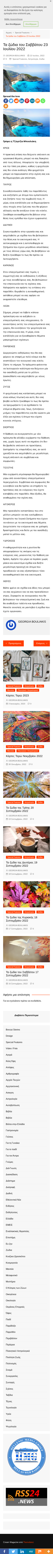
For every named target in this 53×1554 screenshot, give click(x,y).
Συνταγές (10, 1382)
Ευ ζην (9, 1244)
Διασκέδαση (12, 1174)
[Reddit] (16, 100)
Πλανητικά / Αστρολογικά (28, 690)
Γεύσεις (9, 1137)
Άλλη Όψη (11, 1061)
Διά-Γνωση (11, 1168)
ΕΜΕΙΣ (9, 1225)
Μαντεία (10, 690)
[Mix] (37, 100)
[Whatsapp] (42, 100)
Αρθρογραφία (12, 1074)
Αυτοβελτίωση (13, 1105)
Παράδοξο (11, 1326)
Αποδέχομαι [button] (31, 24)
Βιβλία (9, 1111)
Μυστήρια (10, 1281)
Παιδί (8, 1319)
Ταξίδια (9, 1395)
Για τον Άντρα (12, 1156)
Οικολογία (10, 1300)
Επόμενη (40, 643)
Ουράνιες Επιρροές (15, 1307)
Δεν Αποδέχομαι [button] (13, 24)
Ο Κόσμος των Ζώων (16, 1288)
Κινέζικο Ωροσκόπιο (15, 1256)
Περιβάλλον (11, 1338)
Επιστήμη (10, 1237)
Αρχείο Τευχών (13, 1080)
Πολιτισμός (11, 1363)
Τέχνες (9, 1401)
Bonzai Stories (13, 1030)
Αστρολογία (33, 59)
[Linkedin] (21, 100)
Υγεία (8, 1414)
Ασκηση (10, 1093)
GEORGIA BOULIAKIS (15, 55)
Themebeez (28, 1542)
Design (9, 1036)
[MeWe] (32, 100)
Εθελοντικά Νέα (13, 1200)
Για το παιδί (11, 1149)
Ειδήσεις (10, 1206)
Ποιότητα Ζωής (13, 1357)
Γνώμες (9, 1162)
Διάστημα (10, 1181)
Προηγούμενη (15, 643)
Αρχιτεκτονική (12, 1086)
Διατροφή (10, 1187)
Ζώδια (41, 59)
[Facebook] (5, 100)
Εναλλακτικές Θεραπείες (17, 1231)
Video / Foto (12, 1048)
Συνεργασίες (12, 1376)
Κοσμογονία (12, 1263)
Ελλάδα (9, 1219)
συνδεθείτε (36, 1001)
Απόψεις (10, 1067)
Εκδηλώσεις (12, 1212)
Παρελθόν (10, 1332)
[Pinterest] (27, 100)
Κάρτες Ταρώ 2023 (17, 695)
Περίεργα (10, 1344)
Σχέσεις (9, 1389)
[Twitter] (11, 100)
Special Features (20, 59)
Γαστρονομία (12, 1130)
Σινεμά (9, 1370)
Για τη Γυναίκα (12, 1143)
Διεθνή (9, 1193)
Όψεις (9, 1313)
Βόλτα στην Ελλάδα (15, 1124)
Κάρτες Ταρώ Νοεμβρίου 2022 (24, 756)
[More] (5, 106)
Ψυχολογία (11, 1426)
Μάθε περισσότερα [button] (13, 19)
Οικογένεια (11, 1294)
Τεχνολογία (11, 1407)
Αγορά (9, 1055)
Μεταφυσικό (11, 1275)
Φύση (8, 1420)
